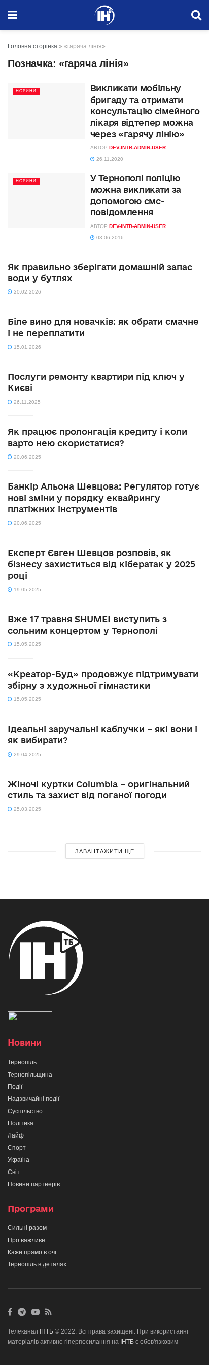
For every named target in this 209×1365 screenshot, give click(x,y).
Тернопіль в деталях (37, 1264)
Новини (26, 91)
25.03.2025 (26, 809)
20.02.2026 (26, 292)
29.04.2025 (26, 754)
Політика (20, 1123)
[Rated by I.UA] (30, 1018)
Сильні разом (27, 1227)
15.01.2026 (26, 347)
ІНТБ (46, 1331)
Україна (18, 1159)
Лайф (16, 1135)
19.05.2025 (26, 589)
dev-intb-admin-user (137, 147)
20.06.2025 (26, 457)
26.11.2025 (26, 402)
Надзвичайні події (33, 1098)
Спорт (17, 1147)
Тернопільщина (30, 1074)
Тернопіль (22, 1062)
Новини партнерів (34, 1184)
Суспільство (25, 1111)
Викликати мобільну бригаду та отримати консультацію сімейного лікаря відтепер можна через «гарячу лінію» (145, 111)
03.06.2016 (109, 237)
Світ (14, 1172)
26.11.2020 (109, 159)
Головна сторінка (32, 46)
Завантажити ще (104, 851)
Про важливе (26, 1240)
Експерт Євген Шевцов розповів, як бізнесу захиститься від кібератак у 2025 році (101, 564)
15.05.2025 (26, 644)
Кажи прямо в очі (32, 1252)
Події (15, 1086)
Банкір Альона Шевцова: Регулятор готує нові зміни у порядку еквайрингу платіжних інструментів (103, 497)
